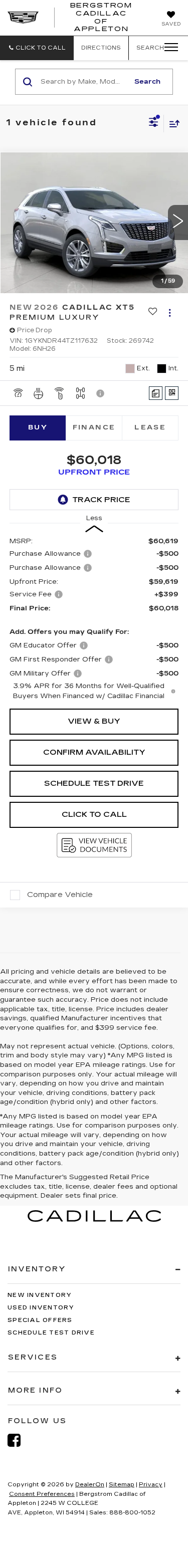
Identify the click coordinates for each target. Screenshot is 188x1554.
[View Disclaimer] (101, 393)
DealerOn (89, 1484)
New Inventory (40, 1295)
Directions (101, 48)
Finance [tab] (94, 427)
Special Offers (40, 1320)
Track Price (101, 499)
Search (147, 82)
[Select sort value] (172, 123)
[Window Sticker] (171, 393)
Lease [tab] (150, 427)
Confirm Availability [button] (94, 752)
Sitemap (121, 1484)
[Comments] (155, 393)
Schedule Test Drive (94, 783)
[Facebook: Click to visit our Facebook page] (19, 1440)
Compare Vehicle (60, 894)
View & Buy (94, 721)
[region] (94, 619)
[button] (37, 48)
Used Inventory (41, 1307)
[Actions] (169, 312)
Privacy (150, 1484)
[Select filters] (153, 123)
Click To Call (94, 814)
